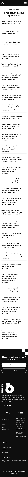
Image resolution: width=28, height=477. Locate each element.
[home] (2, 3)
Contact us (14, 370)
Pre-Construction (20, 418)
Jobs (3, 427)
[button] (25, 3)
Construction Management (20, 421)
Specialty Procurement (20, 429)
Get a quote (14, 365)
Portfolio (5, 419)
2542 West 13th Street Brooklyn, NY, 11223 (14, 461)
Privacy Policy (7, 450)
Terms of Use (6, 447)
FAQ (3, 424)
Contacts (5, 429)
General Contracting (20, 425)
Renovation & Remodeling (20, 433)
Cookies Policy (7, 452)
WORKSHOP (5, 422)
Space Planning (21, 436)
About (4, 417)
